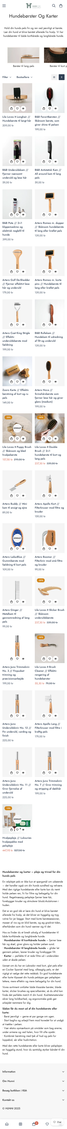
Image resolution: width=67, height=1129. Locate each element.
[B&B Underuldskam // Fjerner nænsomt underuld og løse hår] (17, 151)
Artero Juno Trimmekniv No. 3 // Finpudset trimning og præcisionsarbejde (16, 672)
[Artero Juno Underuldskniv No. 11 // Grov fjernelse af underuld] (17, 762)
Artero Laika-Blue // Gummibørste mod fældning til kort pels (14, 561)
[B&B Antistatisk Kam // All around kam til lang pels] (50, 151)
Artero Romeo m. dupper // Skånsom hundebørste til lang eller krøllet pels (49, 227)
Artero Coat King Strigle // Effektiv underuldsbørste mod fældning (16, 339)
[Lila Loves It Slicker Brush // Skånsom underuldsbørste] (50, 591)
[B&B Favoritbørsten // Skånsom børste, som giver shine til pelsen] (50, 98)
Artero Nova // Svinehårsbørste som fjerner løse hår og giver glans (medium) (49, 396)
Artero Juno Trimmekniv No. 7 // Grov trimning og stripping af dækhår (48, 785)
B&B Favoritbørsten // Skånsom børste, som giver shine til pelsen (47, 120)
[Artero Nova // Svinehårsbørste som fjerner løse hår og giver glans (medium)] (50, 371)
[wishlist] (47, 1124)
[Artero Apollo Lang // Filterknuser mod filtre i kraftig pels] (50, 705)
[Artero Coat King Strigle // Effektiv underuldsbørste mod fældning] (17, 314)
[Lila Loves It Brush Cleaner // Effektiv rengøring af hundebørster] (50, 648)
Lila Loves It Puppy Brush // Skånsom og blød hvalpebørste (16, 451)
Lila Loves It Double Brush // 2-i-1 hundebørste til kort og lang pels (48, 453)
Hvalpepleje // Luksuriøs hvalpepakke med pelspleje (16, 842)
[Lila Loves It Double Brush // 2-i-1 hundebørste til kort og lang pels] (50, 428)
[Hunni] (33, 5)
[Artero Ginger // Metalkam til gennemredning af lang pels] (17, 591)
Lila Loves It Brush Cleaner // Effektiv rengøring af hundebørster (46, 672)
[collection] (20, 1124)
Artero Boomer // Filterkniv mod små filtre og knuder (48, 561)
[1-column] (54, 77)
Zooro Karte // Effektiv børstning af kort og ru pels (15, 394)
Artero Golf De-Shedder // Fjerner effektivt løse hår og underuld (16, 284)
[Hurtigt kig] (23, 108)
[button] (61, 5)
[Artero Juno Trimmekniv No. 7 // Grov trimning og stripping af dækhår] (50, 762)
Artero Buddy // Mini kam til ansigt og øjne (14, 506)
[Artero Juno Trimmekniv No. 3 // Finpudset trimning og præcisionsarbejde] (17, 648)
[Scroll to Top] (61, 1111)
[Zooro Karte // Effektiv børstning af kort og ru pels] (17, 371)
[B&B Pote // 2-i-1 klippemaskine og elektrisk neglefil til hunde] (17, 204)
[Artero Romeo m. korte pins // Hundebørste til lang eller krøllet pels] (50, 261)
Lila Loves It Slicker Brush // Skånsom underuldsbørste (49, 614)
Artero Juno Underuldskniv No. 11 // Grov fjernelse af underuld (16, 786)
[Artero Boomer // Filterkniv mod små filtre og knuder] (50, 538)
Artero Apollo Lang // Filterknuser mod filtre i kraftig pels (48, 728)
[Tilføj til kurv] (11, 108)
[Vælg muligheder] (44, 108)
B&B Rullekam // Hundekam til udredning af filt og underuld (49, 337)
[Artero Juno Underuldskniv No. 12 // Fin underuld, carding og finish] (17, 705)
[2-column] (62, 77)
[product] (7, 1124)
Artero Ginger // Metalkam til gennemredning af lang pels (15, 616)
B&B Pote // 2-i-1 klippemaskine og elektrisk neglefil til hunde (13, 229)
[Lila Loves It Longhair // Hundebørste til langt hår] (17, 98)
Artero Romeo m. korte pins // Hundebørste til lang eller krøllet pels (48, 284)
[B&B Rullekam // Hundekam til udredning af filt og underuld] (50, 314)
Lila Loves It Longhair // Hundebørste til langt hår (16, 119)
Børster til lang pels (23, 66)
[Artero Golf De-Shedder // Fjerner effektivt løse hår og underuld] (17, 261)
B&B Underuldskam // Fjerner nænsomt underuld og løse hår (15, 174)
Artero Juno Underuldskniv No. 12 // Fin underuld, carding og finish (16, 729)
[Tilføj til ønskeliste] (17, 108)
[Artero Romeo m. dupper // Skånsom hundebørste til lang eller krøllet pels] (50, 204)
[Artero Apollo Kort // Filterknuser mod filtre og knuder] (50, 485)
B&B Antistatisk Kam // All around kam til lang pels (48, 174)
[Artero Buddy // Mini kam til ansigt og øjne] (17, 485)
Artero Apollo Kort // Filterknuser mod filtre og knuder (49, 507)
